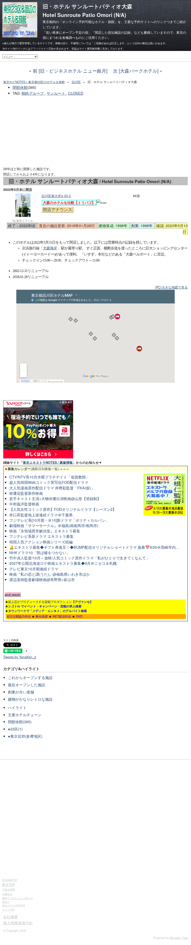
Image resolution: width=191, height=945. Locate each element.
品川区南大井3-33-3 (56, 195)
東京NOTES (13, 905)
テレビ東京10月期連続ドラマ (33, 569)
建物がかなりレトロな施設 (30, 699)
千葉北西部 (8, 889)
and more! (13, 594)
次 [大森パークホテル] (135, 70)
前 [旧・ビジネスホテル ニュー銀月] (70, 70)
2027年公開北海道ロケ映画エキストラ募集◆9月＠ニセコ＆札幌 (63, 563)
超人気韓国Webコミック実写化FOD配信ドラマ (48, 482)
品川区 (76, 82)
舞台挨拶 (42, 616)
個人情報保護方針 (18, 922)
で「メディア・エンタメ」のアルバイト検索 (47, 611)
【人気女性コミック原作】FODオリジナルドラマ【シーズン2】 (62, 509)
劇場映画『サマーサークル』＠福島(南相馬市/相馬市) (53, 525)
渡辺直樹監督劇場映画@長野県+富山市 (42, 579)
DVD (79, 616)
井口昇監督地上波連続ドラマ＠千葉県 (41, 515)
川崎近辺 (7, 894)
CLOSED (75, 93)
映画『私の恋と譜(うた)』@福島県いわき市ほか (49, 574)
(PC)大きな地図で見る (171, 287)
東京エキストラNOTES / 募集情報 (48, 462)
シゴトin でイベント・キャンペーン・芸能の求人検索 (45, 606)
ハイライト (17, 707)
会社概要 (10, 916)
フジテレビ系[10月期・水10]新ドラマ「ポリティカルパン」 (59, 520)
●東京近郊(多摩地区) (25, 736)
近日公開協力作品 (19, 616)
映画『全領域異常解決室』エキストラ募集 (44, 531)
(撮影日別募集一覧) (31, 468)
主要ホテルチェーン (24, 714)
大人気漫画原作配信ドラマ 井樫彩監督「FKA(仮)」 (52, 488)
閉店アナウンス (57, 209)
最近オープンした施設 (26, 684)
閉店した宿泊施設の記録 (113, 32)
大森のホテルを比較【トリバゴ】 (69, 203)
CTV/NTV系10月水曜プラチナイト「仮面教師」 (49, 477)
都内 (17, 898)
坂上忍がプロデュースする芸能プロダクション (50, 601)
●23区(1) (15, 729)
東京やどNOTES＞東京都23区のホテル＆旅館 (34, 82)
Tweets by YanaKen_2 (19, 657)
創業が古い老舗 (21, 692)
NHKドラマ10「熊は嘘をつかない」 (39, 552)
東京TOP (8, 884)
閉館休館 (20, 87)
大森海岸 (50, 248)
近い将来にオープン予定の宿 (67, 32)
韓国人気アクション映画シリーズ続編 (41, 542)
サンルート (56, 93)
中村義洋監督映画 (24, 504)
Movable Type (179, 938)
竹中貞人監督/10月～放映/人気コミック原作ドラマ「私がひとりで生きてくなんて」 (79, 558)
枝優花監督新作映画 (26, 493)
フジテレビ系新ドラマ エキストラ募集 (41, 536)
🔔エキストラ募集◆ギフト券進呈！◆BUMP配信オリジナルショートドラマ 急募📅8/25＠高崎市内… (94, 547)
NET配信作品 (62, 616)
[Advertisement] (95, 131)
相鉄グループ (33, 93)
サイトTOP (8, 909)
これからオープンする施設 (30, 677)
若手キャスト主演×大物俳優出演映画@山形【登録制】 (55, 498)
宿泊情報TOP (9, 880)
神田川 (5, 902)
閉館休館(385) (19, 721)
